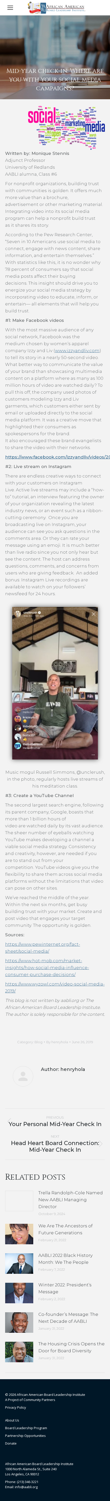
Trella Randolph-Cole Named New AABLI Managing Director (70, 1199)
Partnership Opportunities (25, 1435)
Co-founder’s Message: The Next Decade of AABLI (68, 1318)
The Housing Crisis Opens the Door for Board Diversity (71, 1347)
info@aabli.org (26, 1487)
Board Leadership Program (26, 1428)
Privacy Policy (15, 1407)
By (57, 1042)
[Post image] (19, 1201)
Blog (38, 1042)
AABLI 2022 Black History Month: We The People (65, 1259)
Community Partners (39, 1399)
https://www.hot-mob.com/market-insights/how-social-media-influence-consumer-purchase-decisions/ (47, 967)
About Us (12, 1420)
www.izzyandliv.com (77, 350)
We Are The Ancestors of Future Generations (65, 1229)
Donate (11, 1443)
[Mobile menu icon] (10, 8)
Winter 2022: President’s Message (65, 1288)
